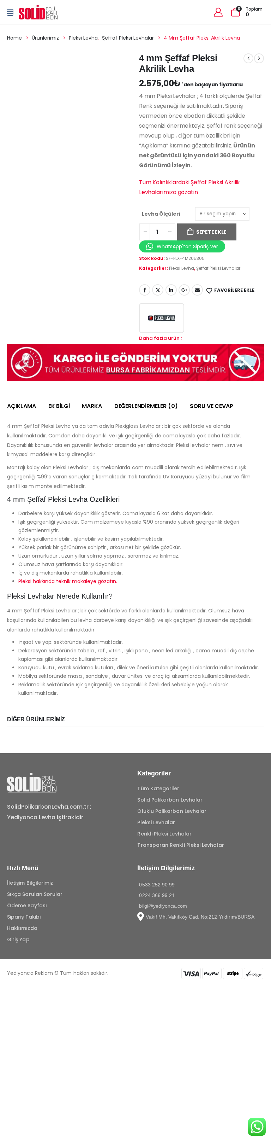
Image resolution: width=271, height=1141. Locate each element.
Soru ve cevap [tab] (211, 406)
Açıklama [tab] (21, 406)
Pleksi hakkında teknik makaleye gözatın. (67, 581)
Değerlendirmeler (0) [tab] (146, 406)
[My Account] (218, 12)
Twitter (157, 290)
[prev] (248, 58)
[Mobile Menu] (10, 12)
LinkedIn (171, 290)
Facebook (144, 290)
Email (197, 290)
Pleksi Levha (181, 268)
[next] (259, 58)
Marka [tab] (92, 406)
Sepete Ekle (211, 231)
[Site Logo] (38, 12)
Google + (184, 290)
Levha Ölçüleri (161, 213)
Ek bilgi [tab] (59, 406)
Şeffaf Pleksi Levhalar (218, 268)
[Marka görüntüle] (161, 318)
